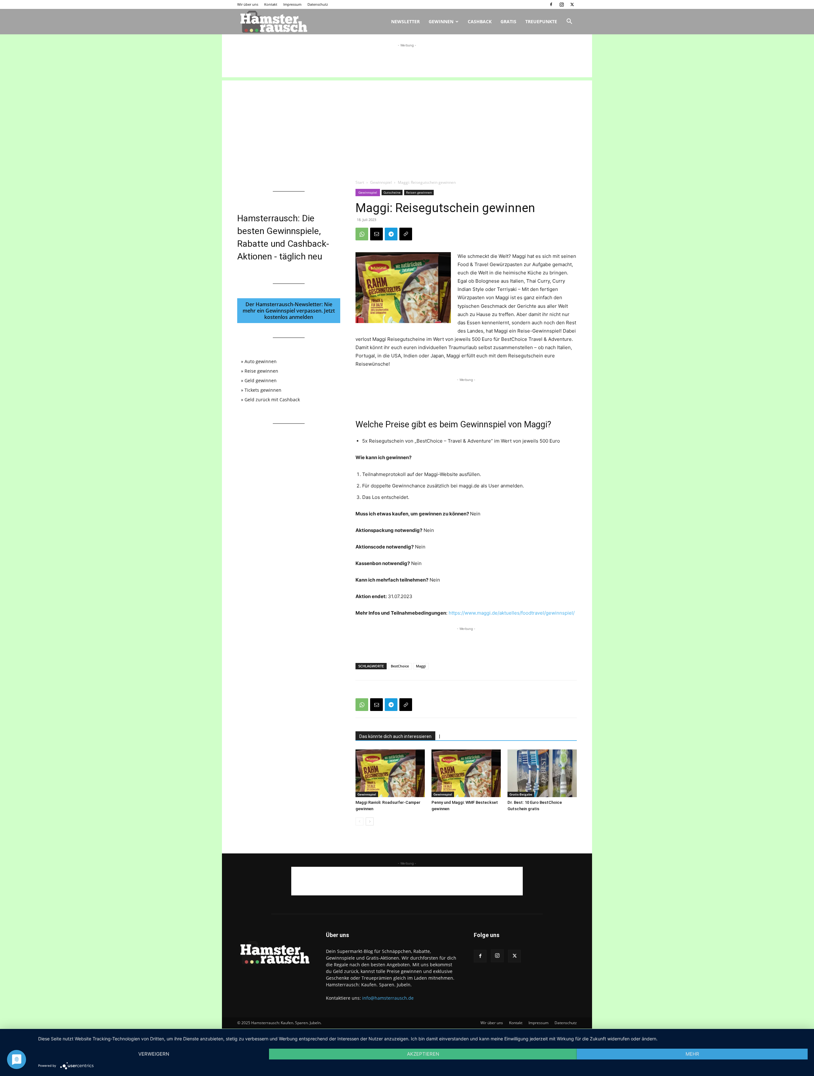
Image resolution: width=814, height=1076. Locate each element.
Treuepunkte (541, 21)
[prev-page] (359, 821)
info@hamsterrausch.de (388, 998)
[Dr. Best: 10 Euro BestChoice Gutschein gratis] (542, 773)
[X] (572, 4)
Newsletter (405, 21)
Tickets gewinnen (263, 390)
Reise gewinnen (261, 371)
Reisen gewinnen (419, 192)
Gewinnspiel (381, 182)
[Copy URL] (405, 234)
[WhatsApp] (361, 234)
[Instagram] (561, 4)
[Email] (376, 234)
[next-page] (370, 821)
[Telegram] (391, 234)
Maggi (421, 666)
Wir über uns (247, 4)
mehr (692, 1054)
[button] (569, 22)
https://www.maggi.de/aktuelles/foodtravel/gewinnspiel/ (512, 613)
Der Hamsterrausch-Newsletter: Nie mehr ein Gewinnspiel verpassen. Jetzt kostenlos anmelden (289, 311)
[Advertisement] (407, 63)
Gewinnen (441, 21)
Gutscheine (392, 192)
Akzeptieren (423, 1054)
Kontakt (270, 4)
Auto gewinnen (261, 361)
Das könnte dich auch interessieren (395, 736)
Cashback (480, 21)
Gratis (508, 21)
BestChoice (400, 666)
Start (359, 182)
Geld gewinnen (261, 380)
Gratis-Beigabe (520, 794)
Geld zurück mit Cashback (272, 400)
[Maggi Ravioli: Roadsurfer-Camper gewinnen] (390, 773)
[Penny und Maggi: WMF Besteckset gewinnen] (466, 773)
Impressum (292, 4)
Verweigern (153, 1054)
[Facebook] (551, 4)
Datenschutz (317, 4)
